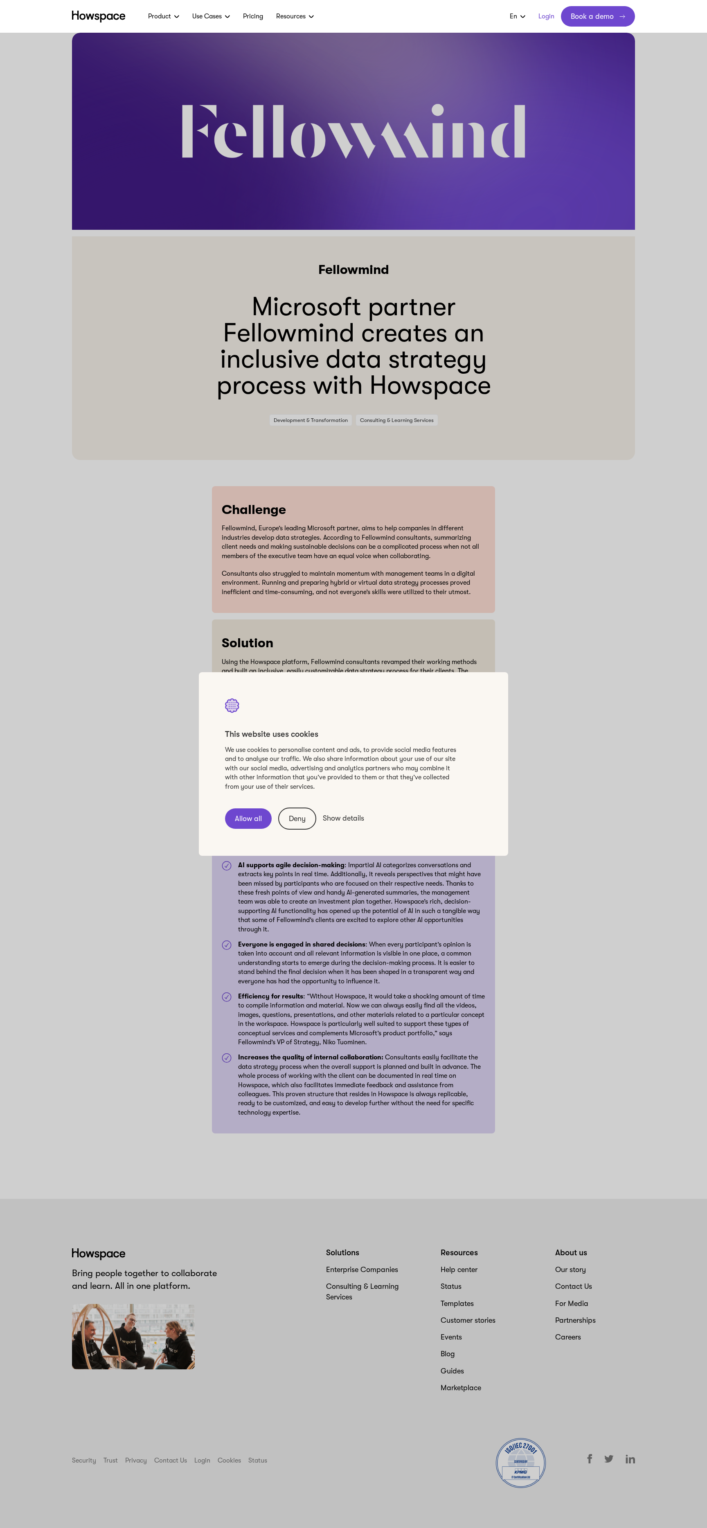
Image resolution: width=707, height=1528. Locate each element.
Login (546, 16)
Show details (343, 818)
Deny (297, 818)
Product (159, 16)
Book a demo (592, 16)
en (513, 16)
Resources (291, 16)
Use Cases (207, 16)
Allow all (248, 818)
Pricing (253, 16)
